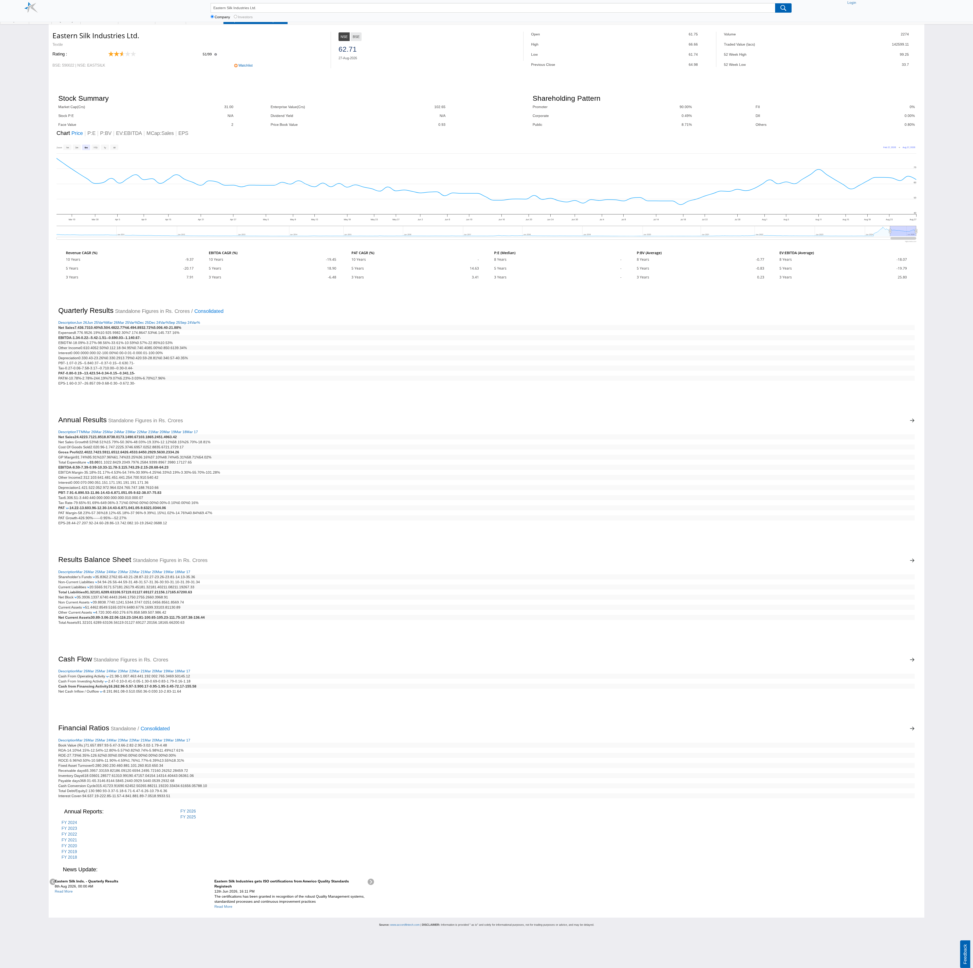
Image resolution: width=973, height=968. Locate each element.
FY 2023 (69, 828)
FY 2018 (69, 857)
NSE (344, 37)
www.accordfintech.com (405, 924)
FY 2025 (188, 817)
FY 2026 (188, 811)
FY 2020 (69, 846)
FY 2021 (69, 840)
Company (222, 17)
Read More (64, 891)
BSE (356, 37)
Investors (245, 17)
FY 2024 (69, 822)
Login (851, 3)
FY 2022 (69, 834)
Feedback (965, 954)
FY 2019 (69, 852)
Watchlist (245, 65)
